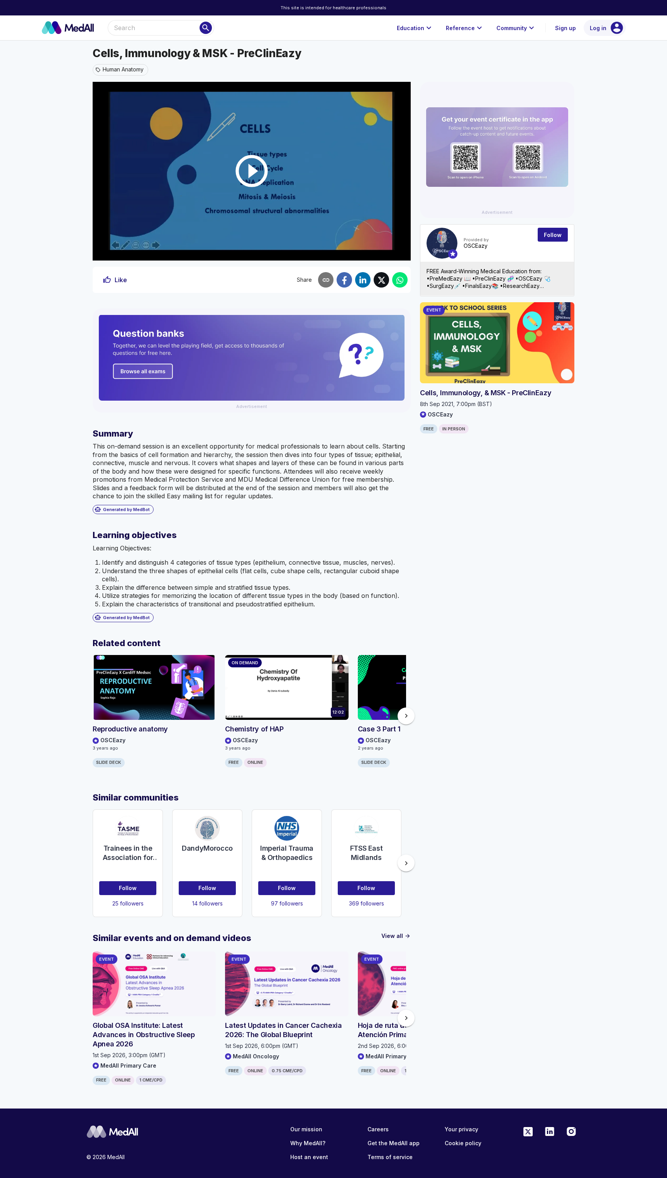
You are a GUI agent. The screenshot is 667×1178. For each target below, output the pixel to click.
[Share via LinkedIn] (363, 280)
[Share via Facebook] (344, 280)
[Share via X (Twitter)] (381, 280)
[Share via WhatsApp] (400, 280)
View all (396, 936)
